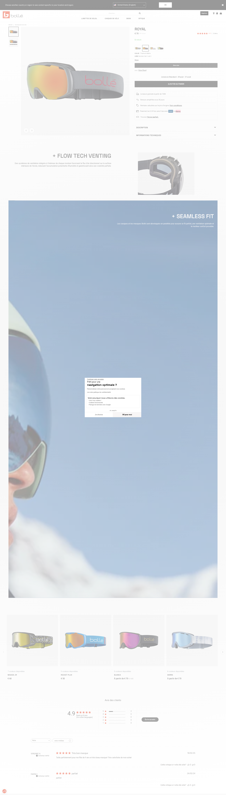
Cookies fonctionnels (96, 402)
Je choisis (99, 415)
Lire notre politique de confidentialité (99, 392)
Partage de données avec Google (100, 405)
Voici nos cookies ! (95, 400)
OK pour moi (127, 415)
